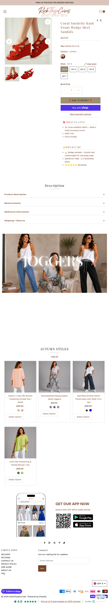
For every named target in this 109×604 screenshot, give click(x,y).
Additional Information (16, 212)
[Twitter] (54, 542)
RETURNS (5, 557)
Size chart (92, 64)
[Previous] (9, 41)
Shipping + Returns (14, 220)
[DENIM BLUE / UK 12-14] (90, 410)
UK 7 (64, 76)
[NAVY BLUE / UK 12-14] (86, 410)
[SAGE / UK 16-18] (18, 410)
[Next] (48, 41)
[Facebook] (44, 542)
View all (54, 356)
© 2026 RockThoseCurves (13, 596)
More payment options (80, 114)
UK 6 (91, 69)
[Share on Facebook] (97, 20)
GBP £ (100, 583)
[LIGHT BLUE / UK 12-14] (58, 407)
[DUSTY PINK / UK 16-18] (22, 410)
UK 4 (73, 69)
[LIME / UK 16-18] (22, 473)
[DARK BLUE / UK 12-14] (54, 407)
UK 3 (64, 69)
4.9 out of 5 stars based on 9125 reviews (60, 601)
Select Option (15, 417)
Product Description (15, 194)
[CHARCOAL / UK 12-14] (50, 407)
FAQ (3, 573)
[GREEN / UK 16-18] (18, 473)
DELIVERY (5, 554)
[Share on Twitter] (101, 20)
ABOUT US (6, 570)
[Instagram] (49, 542)
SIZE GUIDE (6, 567)
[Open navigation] (5, 11)
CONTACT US (7, 561)
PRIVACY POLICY (9, 564)
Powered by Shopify (37, 596)
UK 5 (82, 69)
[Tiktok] (64, 542)
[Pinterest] (59, 542)
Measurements (12, 203)
